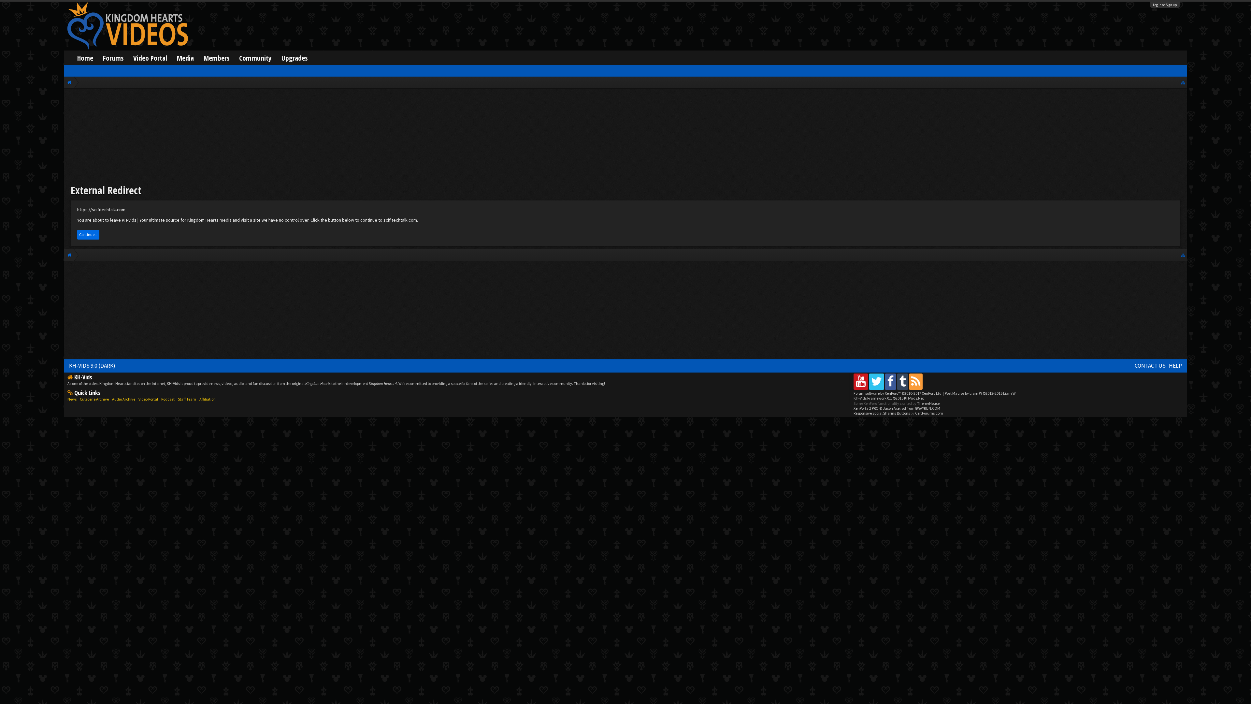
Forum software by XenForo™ (898, 393)
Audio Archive (123, 399)
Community (255, 58)
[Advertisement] (625, 137)
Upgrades (294, 58)
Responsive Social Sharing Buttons (882, 413)
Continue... (88, 234)
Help (1175, 365)
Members (216, 58)
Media (185, 58)
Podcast (168, 399)
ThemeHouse (928, 403)
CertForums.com (929, 413)
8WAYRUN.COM (927, 408)
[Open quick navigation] (1183, 82)
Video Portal (150, 58)
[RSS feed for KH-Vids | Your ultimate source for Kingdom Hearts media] (915, 381)
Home (85, 58)
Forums (113, 58)
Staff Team (187, 399)
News (72, 399)
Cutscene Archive (94, 399)
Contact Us (1150, 365)
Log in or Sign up (1165, 5)
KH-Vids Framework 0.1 (889, 398)
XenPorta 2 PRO (866, 408)
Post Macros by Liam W (980, 393)
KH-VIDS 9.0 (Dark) (92, 365)
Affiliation (207, 399)
